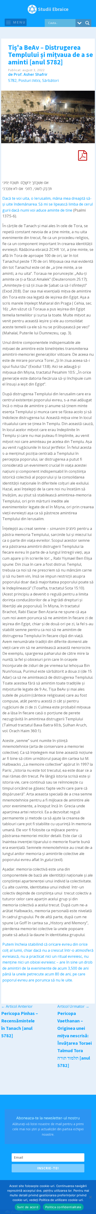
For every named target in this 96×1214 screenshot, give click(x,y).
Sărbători (50, 80)
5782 (12, 80)
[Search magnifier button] (87, 23)
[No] (90, 1197)
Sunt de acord (27, 1207)
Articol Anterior (17, 1006)
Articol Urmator (73, 1006)
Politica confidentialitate (63, 1207)
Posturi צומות (29, 80)
